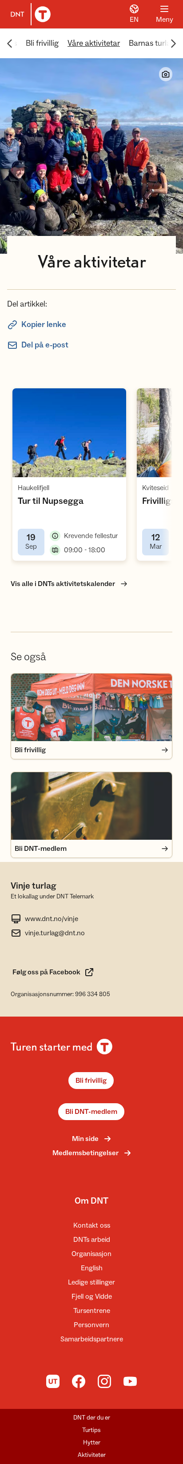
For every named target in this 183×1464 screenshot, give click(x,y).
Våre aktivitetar (94, 43)
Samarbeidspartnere (91, 1339)
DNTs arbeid (91, 1239)
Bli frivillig (42, 43)
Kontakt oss (91, 1225)
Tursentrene (91, 1310)
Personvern (91, 1324)
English (92, 1268)
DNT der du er (91, 1418)
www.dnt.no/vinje (51, 918)
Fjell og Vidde (92, 1296)
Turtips (91, 1430)
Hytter (91, 1443)
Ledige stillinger (91, 1282)
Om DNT (91, 1201)
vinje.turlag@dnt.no (55, 933)
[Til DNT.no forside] (29, 14)
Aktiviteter (92, 1455)
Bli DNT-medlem (91, 1111)
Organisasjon (91, 1253)
